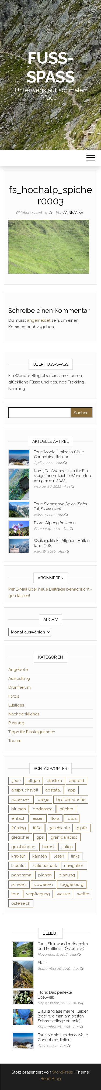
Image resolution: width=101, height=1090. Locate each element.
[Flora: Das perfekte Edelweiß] (23, 997)
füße (37, 827)
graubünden (23, 846)
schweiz (19, 884)
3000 (16, 780)
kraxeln (18, 856)
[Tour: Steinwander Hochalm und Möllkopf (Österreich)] (23, 949)
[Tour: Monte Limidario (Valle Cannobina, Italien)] (19, 457)
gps (40, 837)
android (76, 780)
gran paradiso (64, 837)
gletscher (20, 837)
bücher (66, 809)
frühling (18, 827)
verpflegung (38, 894)
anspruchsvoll (24, 790)
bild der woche (70, 799)
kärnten (39, 856)
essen (38, 818)
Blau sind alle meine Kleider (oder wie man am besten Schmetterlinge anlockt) (63, 1016)
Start (42, 962)
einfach (18, 818)
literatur (18, 865)
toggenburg (71, 884)
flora (55, 818)
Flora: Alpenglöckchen (55, 522)
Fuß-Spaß (50, 67)
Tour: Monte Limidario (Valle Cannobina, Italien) (59, 454)
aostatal (53, 790)
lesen (59, 856)
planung (67, 875)
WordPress (62, 1072)
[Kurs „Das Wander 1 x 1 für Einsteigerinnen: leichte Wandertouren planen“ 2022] (19, 484)
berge (43, 799)
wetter (83, 894)
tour (15, 894)
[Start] (23, 974)
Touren (15, 740)
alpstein (54, 780)
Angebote (18, 669)
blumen (18, 809)
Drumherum (19, 687)
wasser (63, 894)
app (72, 790)
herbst (48, 846)
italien (67, 846)
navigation (74, 865)
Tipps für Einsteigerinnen (31, 731)
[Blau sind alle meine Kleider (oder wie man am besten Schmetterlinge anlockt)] (23, 1016)
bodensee (43, 809)
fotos (71, 818)
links (75, 856)
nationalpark (45, 865)
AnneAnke (73, 212)
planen (45, 875)
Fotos (13, 696)
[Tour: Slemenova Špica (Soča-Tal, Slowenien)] (19, 509)
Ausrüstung (19, 678)
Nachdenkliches (23, 714)
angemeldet (38, 320)
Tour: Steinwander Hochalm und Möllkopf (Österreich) (63, 946)
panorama (21, 875)
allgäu (34, 780)
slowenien (43, 884)
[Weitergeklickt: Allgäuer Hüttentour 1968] (19, 545)
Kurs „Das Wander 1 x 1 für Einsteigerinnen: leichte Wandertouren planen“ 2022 (63, 475)
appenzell (21, 799)
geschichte (59, 827)
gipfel (82, 827)
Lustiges (16, 705)
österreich (20, 903)
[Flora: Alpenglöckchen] (19, 528)
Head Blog (50, 1078)
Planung (16, 723)
